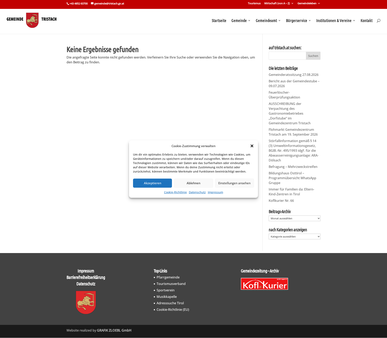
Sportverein (166, 290)
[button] (252, 146)
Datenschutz (197, 192)
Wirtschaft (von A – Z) (277, 3)
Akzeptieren (152, 183)
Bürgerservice (296, 21)
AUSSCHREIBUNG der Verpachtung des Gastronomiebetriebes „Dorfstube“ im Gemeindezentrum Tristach (290, 113)
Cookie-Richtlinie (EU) (173, 309)
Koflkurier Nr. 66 (281, 200)
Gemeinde (239, 21)
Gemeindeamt (266, 21)
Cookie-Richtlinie (175, 192)
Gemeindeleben (307, 3)
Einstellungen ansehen (234, 183)
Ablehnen (193, 183)
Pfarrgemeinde (168, 277)
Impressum (215, 192)
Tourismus (254, 3)
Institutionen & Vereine (334, 21)
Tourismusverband (171, 283)
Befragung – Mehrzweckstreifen (293, 166)
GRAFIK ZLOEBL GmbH (114, 330)
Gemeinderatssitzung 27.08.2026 (293, 74)
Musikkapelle (167, 296)
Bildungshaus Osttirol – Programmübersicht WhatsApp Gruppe (292, 178)
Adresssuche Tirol (170, 303)
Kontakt (366, 21)
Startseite (219, 21)
